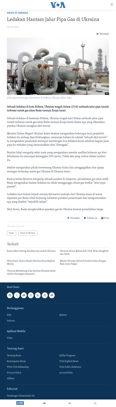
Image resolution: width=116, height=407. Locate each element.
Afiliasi (10, 378)
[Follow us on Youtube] (24, 295)
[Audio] (69, 403)
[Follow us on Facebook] (10, 295)
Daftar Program (67, 355)
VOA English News (69, 361)
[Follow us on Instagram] (31, 295)
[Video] (44, 403)
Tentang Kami (14, 355)
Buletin (63, 315)
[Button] (102, 34)
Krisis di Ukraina (17, 13)
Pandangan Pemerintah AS (21, 396)
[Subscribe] (52, 295)
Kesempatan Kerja (16, 361)
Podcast (11, 321)
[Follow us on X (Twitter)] (17, 295)
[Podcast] (45, 295)
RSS (9, 315)
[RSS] (38, 295)
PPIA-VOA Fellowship (18, 367)
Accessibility (66, 373)
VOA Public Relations (70, 367)
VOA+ (10, 338)
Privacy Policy (14, 373)
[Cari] (95, 403)
